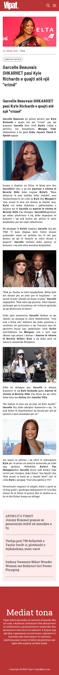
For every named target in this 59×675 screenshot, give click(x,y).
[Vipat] (10, 5)
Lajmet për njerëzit (13, 59)
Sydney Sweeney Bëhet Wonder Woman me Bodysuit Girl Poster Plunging (28, 566)
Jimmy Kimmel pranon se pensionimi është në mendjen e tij (28, 524)
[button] (48, 5)
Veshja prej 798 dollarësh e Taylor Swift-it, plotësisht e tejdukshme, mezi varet (25, 545)
